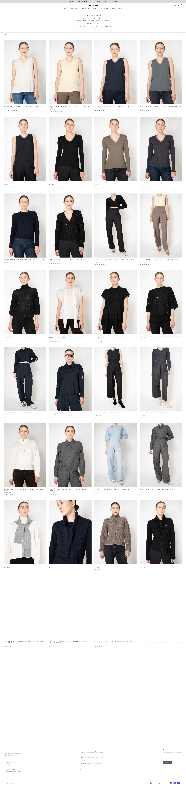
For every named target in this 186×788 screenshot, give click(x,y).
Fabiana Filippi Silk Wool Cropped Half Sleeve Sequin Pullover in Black (160, 336)
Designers (85, 8)
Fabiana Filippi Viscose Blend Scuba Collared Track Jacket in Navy (68, 412)
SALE (120, 8)
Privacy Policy (8, 767)
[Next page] (102, 734)
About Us (7, 758)
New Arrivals (74, 8)
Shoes (114, 8)
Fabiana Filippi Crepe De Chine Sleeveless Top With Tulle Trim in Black (23, 183)
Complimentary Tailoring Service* (13, 771)
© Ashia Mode (10, 783)
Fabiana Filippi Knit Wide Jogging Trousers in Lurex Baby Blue (111, 489)
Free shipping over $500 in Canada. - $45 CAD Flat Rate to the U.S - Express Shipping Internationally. (93, 1)
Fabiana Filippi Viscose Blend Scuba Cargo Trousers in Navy (21, 412)
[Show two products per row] (3, 34)
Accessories (105, 8)
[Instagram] (80, 769)
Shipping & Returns (9, 762)
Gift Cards (7, 751)
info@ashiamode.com (85, 765)
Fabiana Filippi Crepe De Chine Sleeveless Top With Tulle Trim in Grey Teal (160, 106)
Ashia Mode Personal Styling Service (13, 753)
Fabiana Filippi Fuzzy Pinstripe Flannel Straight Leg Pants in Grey (158, 489)
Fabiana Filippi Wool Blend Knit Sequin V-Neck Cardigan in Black (67, 259)
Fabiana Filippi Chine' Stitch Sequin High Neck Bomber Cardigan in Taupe (115, 566)
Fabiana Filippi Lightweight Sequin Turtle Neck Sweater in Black (22, 336)
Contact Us (7, 760)
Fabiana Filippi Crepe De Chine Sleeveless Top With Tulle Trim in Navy (113, 106)
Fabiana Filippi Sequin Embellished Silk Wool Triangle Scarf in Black (159, 566)
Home (65, 8)
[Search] (178, 5)
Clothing (95, 8)
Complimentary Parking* (10, 769)
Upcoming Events (9, 755)
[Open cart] (181, 5)
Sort (180, 34)
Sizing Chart (7, 764)
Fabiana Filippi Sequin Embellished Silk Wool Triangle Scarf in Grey (113, 717)
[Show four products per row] (5, 34)
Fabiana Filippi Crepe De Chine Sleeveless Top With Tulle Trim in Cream (23, 106)
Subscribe (167, 762)
